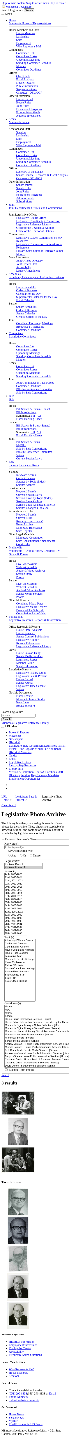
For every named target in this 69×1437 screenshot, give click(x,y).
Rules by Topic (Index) (29, 521)
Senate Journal (24, 184)
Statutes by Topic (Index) (30, 481)
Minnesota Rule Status (29, 527)
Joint (11, 204)
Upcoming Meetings (28, 59)
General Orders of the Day (31, 316)
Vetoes (20, 455)
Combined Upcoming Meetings (34, 323)
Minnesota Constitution (29, 537)
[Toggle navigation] (2, 14)
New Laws (22, 702)
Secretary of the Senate (29, 171)
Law (11, 461)
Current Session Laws (29, 458)
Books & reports (25, 705)
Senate (13, 118)
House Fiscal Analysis (29, 629)
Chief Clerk (23, 76)
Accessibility (23, 267)
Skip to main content (13, 3)
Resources (30, 765)
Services (25, 775)
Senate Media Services (29, 593)
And (13, 855)
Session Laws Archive (29, 501)
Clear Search (8, 805)
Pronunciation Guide (28, 112)
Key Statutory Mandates (45, 775)
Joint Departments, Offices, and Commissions (35, 207)
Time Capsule (26, 748)
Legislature (15, 745)
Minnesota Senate (19, 122)
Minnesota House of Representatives (30, 23)
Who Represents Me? (28, 46)
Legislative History (20, 762)
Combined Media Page (29, 603)
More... (20, 254)
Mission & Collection (21, 772)
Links (12, 758)
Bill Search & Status (28, 442)
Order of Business (26, 290)
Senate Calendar (25, 313)
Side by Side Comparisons (31, 392)
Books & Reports (19, 732)
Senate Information (27, 666)
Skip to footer (58, 3)
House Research (25, 82)
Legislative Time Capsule (31, 685)
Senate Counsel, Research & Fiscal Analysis (42, 175)
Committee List (25, 53)
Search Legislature (12, 10)
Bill (33, 415)
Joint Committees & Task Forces (35, 382)
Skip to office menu (37, 3)
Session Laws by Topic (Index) (34, 498)
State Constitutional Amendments (35, 540)
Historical (14, 742)
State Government (32, 745)
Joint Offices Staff (26, 264)
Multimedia (15, 547)
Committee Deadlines (28, 69)
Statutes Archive (25, 484)
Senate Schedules (26, 306)
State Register (24, 531)
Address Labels (25, 198)
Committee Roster (26, 56)
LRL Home (5, 798)
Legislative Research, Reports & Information (35, 620)
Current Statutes (25, 478)
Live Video (22, 563)
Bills (11, 395)
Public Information (27, 86)
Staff (19, 39)
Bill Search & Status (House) (33, 409)
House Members (25, 33)
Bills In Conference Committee (34, 389)
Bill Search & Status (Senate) (33, 425)
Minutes (21, 66)
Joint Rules (22, 105)
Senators (21, 132)
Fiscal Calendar (25, 300)
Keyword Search (26, 474)
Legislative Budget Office (31, 217)
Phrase (36, 855)
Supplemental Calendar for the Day (36, 296)
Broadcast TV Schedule (30, 326)
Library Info (16, 768)
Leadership (22, 36)
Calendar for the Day (28, 293)
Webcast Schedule (26, 567)
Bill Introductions (26, 412)
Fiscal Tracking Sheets (29, 418)
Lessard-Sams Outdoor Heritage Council (39, 250)
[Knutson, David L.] (23, 864)
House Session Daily (28, 652)
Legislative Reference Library (33, 224)
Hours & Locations (45, 772)
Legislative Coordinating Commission (38, 221)
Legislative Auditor (27, 639)
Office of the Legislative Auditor (35, 227)
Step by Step (16, 765)
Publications (16, 616)
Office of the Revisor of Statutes (35, 231)
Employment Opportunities (24, 778)
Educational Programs (29, 109)
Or (24, 855)
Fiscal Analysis (25, 79)
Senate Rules (23, 188)
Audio (33, 563)
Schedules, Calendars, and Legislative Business (36, 277)
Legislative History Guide (31, 672)
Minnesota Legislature (18, 6)
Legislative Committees (22, 336)
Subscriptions (24, 201)
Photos (20, 577)
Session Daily (24, 573)
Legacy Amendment (28, 270)
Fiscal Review (24, 695)
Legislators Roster (26, 659)
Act (39, 415)
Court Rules (23, 544)
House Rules (23, 102)
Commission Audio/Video (31, 613)
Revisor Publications (28, 643)
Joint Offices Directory (29, 260)
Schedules (15, 273)
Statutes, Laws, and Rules (24, 465)
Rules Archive (24, 524)
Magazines (15, 735)
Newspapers (16, 739)
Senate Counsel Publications (32, 636)
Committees (16, 333)
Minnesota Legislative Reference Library (25, 722)
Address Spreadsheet (28, 115)
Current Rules (24, 517)
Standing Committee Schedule (33, 62)
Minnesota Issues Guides (30, 699)
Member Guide (25, 662)
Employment (23, 43)
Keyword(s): (11, 843)
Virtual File (41, 748)
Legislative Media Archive (31, 606)
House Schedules (26, 287)
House (12, 20)
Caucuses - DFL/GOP (29, 92)
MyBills (21, 445)
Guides (13, 755)
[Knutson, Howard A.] (23, 867)
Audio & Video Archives (30, 570)
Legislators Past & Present (31, 676)
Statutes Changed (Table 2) (32, 507)
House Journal (24, 99)
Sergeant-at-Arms (26, 89)
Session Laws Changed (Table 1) (35, 504)
